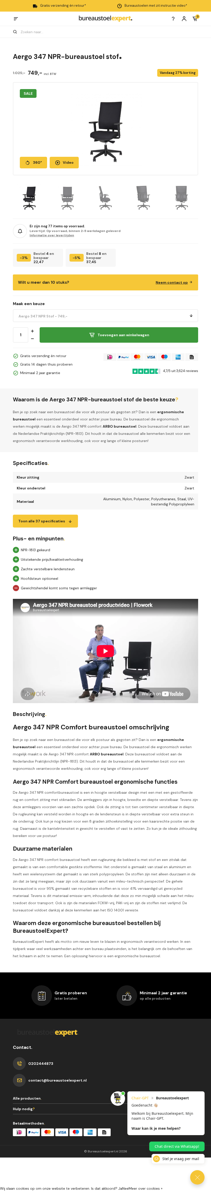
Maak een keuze (29, 303)
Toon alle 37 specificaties (41, 521)
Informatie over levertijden (52, 235)
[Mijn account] (184, 19)
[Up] (32, 331)
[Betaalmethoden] (109, 357)
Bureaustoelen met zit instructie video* (156, 5)
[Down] (32, 339)
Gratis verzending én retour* (63, 5)
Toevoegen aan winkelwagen (123, 335)
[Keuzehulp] (173, 19)
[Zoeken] (17, 32)
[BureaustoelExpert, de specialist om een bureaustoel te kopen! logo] (105, 18)
